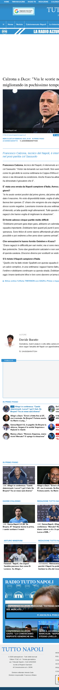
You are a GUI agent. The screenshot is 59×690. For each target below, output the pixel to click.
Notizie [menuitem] (19, 24)
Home (6, 2)
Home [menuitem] (10, 24)
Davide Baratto (11, 141)
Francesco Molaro (30, 675)
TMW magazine (18, 2)
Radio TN (32, 2)
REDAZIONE (43, 2)
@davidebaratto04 (29, 141)
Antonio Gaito (29, 672)
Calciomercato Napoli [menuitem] (36, 24)
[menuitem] (3, 24)
